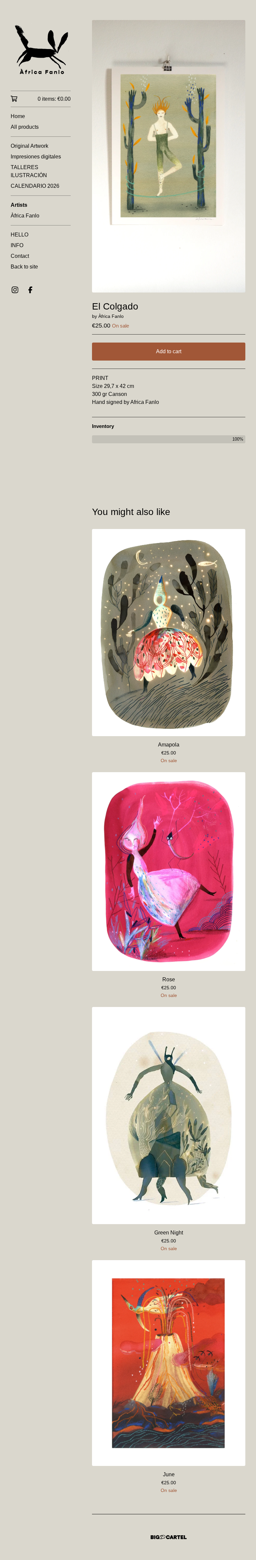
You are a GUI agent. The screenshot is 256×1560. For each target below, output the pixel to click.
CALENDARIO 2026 (35, 186)
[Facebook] (30, 290)
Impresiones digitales (36, 156)
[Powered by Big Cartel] (169, 1537)
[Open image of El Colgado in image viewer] (168, 156)
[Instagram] (15, 290)
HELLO (19, 234)
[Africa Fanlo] (41, 50)
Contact (20, 256)
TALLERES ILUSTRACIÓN (29, 171)
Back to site (24, 267)
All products (25, 127)
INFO (17, 245)
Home (18, 116)
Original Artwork (29, 146)
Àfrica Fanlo (25, 215)
